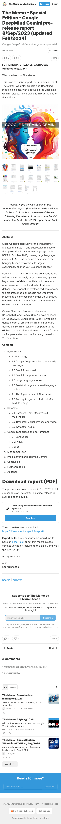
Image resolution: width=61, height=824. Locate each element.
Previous (11, 648)
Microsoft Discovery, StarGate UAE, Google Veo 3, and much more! (23, 724)
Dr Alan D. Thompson (23, 709)
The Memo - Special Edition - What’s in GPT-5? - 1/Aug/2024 (21, 742)
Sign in (55, 4)
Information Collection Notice (29, 627)
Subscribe (44, 4)
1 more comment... (11, 673)
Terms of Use (44, 624)
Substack (16, 818)
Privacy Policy (52, 627)
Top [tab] (5, 687)
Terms (38, 803)
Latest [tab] (13, 687)
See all (8, 764)
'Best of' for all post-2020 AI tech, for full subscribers (22, 704)
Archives (17, 580)
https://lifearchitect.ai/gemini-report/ (23, 531)
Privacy (29, 803)
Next (51, 648)
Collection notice (50, 803)
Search (6, 580)
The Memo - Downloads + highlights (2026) (17, 697)
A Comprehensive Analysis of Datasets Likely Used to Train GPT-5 (21, 748)
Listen (55, 50)
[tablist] (10, 687)
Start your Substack (23, 811)
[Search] (56, 687)
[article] (30, 704)
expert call (18, 541)
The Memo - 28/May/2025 (17, 719)
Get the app (44, 811)
